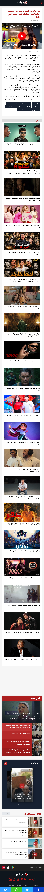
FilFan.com (35, 885)
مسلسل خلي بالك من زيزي (13, 106)
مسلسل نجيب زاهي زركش (23, 103)
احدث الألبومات (34, 763)
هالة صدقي (36, 106)
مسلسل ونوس (26, 106)
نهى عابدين (36, 103)
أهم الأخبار (35, 698)
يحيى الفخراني (10, 103)
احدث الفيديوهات (23, 813)
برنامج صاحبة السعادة (24, 110)
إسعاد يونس (35, 110)
